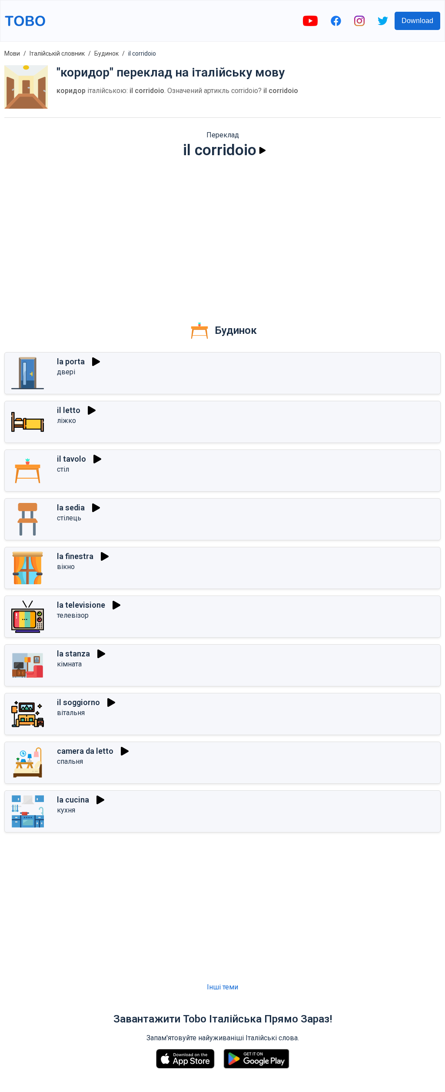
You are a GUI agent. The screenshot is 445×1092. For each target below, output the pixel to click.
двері (66, 372)
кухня (66, 810)
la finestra (75, 556)
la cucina (73, 799)
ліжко (66, 420)
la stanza (73, 653)
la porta (71, 361)
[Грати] (262, 150)
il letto (68, 410)
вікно (66, 567)
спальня (70, 761)
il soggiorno (78, 702)
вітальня (71, 713)
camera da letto (85, 751)
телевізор (73, 615)
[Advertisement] (222, 233)
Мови (12, 53)
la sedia (71, 507)
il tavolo (71, 458)
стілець (69, 518)
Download (417, 20)
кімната (69, 664)
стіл (63, 469)
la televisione (81, 604)
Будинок (106, 53)
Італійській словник (57, 53)
